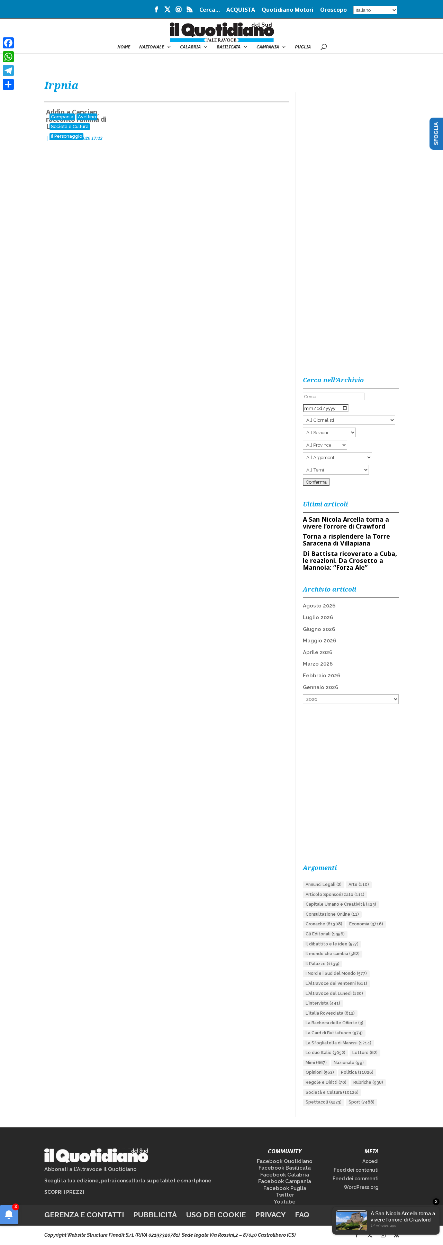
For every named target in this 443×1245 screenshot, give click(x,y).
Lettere (365, 1052)
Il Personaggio (66, 136)
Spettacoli (324, 1102)
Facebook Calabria (284, 1175)
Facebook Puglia (284, 1188)
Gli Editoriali (325, 934)
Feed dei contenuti (356, 1170)
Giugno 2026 (319, 629)
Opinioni (320, 1072)
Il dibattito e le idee (332, 944)
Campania (267, 47)
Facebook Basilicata (285, 1168)
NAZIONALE (151, 47)
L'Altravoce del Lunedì (334, 993)
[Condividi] (8, 84)
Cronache (324, 924)
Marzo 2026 (318, 664)
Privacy (270, 1214)
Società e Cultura (70, 126)
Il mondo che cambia (333, 953)
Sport (361, 1102)
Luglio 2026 (318, 617)
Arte (359, 884)
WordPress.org (361, 1187)
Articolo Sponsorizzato (335, 894)
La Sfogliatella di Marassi (338, 1043)
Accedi (370, 1161)
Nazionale (349, 1062)
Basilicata (229, 47)
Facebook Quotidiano (285, 1161)
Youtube (285, 1202)
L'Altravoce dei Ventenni (336, 983)
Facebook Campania (284, 1181)
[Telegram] (8, 70)
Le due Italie (325, 1052)
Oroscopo (333, 10)
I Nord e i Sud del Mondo (336, 973)
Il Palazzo (323, 963)
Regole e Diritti (326, 1082)
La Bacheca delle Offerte (334, 1022)
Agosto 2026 (319, 606)
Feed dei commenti (356, 1178)
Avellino (87, 116)
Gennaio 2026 (320, 687)
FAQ (302, 1214)
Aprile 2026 (317, 652)
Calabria (190, 47)
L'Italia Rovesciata (330, 1013)
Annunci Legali (324, 884)
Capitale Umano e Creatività (341, 904)
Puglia (303, 47)
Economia (366, 924)
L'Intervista (323, 1003)
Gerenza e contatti (84, 1214)
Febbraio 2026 (321, 675)
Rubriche (368, 1082)
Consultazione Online (332, 914)
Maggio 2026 (319, 641)
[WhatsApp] (8, 57)
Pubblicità (155, 1214)
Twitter (284, 1195)
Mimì (316, 1062)
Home (123, 47)
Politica (357, 1072)
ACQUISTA (240, 10)
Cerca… (209, 10)
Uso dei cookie (216, 1214)
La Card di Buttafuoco (334, 1033)
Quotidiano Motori (288, 10)
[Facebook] (8, 43)
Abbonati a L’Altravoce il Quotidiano (90, 1169)
